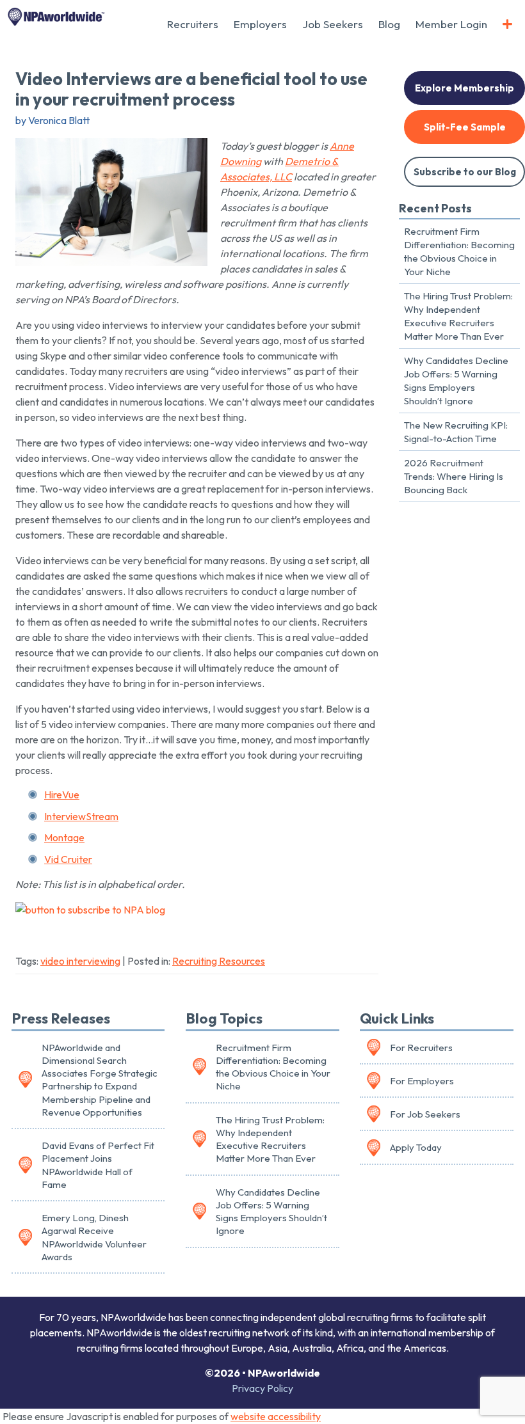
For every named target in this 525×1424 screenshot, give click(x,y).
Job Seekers (332, 24)
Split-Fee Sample (465, 127)
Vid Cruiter (68, 859)
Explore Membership (464, 88)
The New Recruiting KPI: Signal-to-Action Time (456, 432)
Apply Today (416, 1147)
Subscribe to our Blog (465, 172)
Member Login (451, 24)
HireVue (61, 794)
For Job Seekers (425, 1114)
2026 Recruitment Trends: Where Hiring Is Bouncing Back (453, 476)
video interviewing (80, 960)
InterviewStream (81, 816)
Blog (389, 24)
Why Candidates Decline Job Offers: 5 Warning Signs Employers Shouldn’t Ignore (456, 380)
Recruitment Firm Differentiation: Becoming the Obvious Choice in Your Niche (459, 251)
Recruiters (192, 24)
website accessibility (275, 1416)
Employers (260, 24)
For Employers (422, 1081)
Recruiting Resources (218, 960)
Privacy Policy (262, 1388)
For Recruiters (421, 1047)
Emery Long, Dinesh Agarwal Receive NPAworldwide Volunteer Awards (94, 1237)
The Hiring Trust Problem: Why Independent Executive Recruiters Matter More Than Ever (458, 316)
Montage (64, 837)
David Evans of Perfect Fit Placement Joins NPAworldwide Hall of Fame (98, 1165)
